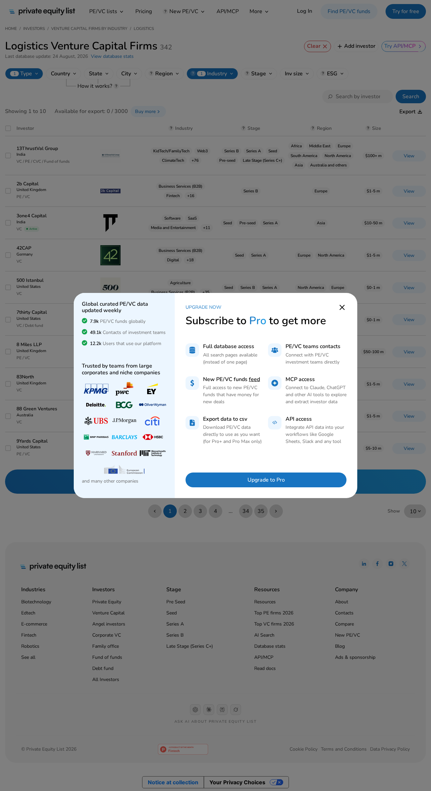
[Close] (342, 307)
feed (254, 379)
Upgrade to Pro (266, 480)
